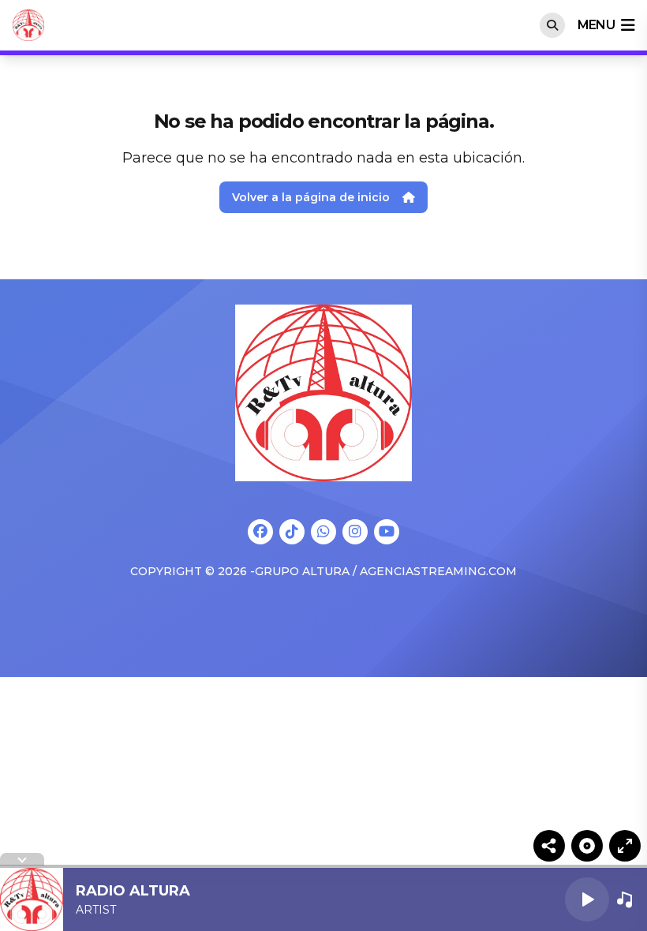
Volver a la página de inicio (311, 197)
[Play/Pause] (587, 899)
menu (596, 24)
